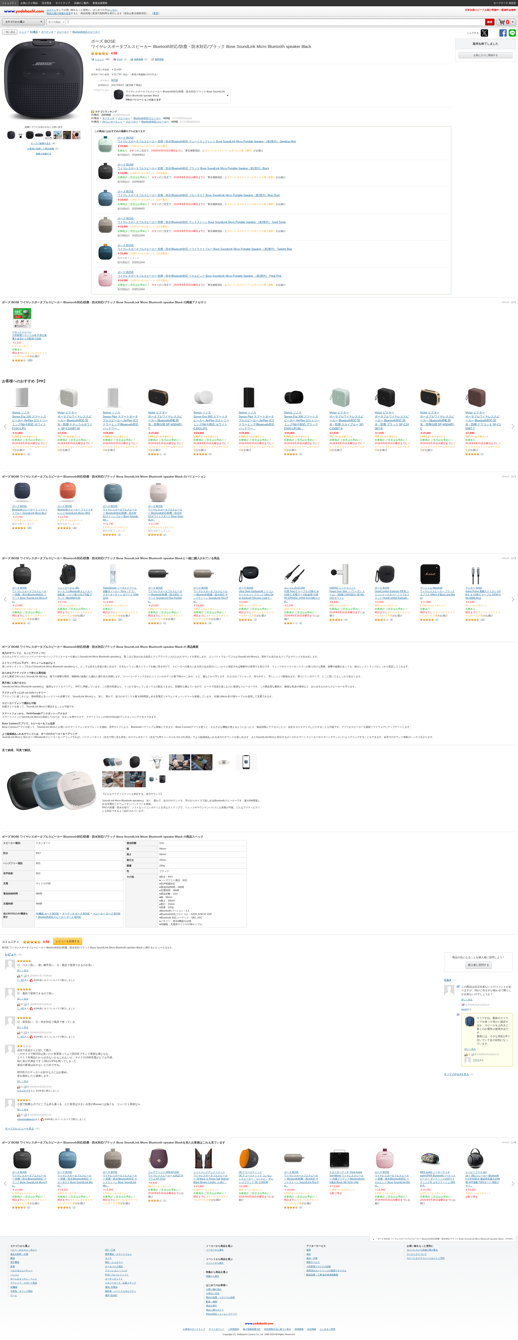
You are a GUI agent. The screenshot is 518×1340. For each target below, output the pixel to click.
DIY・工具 (110, 1250)
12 (74, 619)
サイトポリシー (216, 1329)
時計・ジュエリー (114, 1262)
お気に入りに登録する (485, 55)
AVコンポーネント (112, 121)
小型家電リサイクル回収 (318, 1266)
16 (482, 619)
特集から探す (212, 1276)
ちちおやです (24, 1091)
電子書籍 (14, 1262)
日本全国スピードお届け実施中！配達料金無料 (490, 9)
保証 (308, 1254)
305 (30, 360)
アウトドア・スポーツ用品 (23, 1283)
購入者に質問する (478, 964)
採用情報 (299, 1329)
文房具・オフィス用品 (21, 1291)
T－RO (20, 980)
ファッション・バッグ (116, 1270)
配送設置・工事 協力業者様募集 (322, 1274)
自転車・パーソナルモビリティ (120, 1291)
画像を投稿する (43, 153)
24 (120, 619)
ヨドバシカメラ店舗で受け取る (422, 1250)
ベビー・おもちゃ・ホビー (23, 1250)
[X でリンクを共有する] (484, 36)
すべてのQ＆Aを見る (456, 1074)
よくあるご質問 (327, 1329)
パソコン (14, 1274)
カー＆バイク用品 (114, 1266)
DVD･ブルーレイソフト (117, 1274)
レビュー (99, 59)
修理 (308, 1250)
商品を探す (211, 1305)
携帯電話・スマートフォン (118, 1254)
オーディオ (108, 118)
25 (29, 527)
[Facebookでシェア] (503, 36)
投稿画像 (138, 59)
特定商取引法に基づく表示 (277, 1329)
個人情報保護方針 (252, 1329)
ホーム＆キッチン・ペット (23, 1279)
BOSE (114, 80)
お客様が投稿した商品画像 (40, 148)
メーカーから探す (215, 1250)
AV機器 (95, 114)
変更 (155, 13)
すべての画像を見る (41, 143)
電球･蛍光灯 (111, 1295)
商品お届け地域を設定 (59, 13)
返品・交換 (311, 1258)
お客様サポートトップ (194, 1329)
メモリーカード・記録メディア (120, 1283)
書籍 (12, 1258)
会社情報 (311, 1329)
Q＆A (119, 59)
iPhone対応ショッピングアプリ (221, 1314)
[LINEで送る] (512, 36)
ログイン (51, 9)
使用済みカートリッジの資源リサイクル (326, 1270)
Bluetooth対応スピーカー (147, 118)
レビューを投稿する (68, 941)
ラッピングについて (417, 1254)
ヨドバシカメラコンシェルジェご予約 (426, 1258)
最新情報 (159, 59)
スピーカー (124, 118)
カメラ (108, 1258)
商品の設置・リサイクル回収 (220, 1297)
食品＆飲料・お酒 (19, 1254)
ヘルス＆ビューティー (21, 1270)
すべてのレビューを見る (19, 1128)
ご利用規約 (233, 1329)
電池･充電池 (111, 1287)
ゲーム (13, 1295)
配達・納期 (211, 1301)
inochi (464, 1009)
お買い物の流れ (214, 1289)
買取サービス (313, 1262)
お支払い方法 (212, 1293)
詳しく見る (466, 999)
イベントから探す (215, 1263)
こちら (113, 9)
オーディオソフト (114, 1279)
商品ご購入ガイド (215, 1310)
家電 (12, 1266)
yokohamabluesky (26, 1119)
